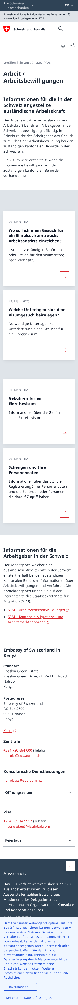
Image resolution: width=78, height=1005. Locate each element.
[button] (70, 866)
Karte (7, 730)
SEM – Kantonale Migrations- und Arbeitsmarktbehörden (35, 619)
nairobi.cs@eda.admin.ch (24, 780)
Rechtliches (12, 977)
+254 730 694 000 (17, 750)
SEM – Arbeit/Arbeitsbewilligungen (36, 609)
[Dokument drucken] (63, 45)
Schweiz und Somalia (30, 29)
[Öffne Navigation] (71, 29)
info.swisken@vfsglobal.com (26, 826)
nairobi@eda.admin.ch (21, 755)
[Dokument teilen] (72, 45)
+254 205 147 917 (17, 821)
